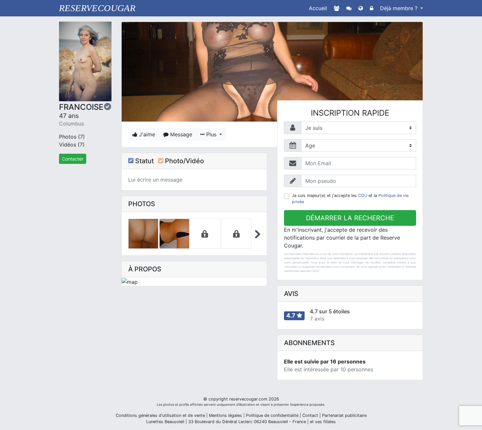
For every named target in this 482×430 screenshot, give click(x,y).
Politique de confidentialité (272, 415)
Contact (310, 415)
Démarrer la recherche (350, 218)
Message (180, 134)
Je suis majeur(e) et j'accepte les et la (350, 198)
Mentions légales (225, 415)
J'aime (146, 134)
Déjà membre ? (399, 8)
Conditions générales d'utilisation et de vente (160, 415)
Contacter (72, 159)
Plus (211, 134)
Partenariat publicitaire (344, 415)
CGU (362, 195)
